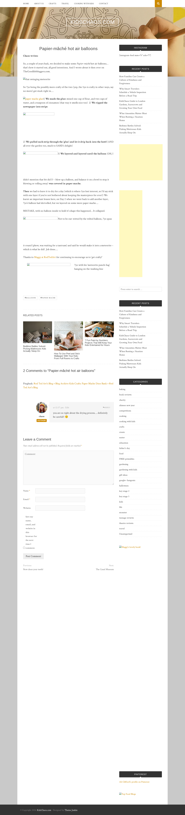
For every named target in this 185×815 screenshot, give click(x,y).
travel (65, 3)
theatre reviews (126, 523)
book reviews (125, 394)
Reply (107, 407)
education (123, 442)
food (121, 453)
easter (122, 437)
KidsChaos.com (44, 810)
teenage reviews (126, 517)
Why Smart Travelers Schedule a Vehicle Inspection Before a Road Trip (132, 92)
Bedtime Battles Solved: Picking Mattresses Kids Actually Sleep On (34, 348)
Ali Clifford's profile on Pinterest (134, 781)
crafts (52, 3)
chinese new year (127, 405)
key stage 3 (124, 496)
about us (39, 3)
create (122, 432)
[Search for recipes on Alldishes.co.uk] (127, 794)
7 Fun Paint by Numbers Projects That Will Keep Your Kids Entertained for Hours (98, 342)
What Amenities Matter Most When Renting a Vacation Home (133, 117)
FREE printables (126, 458)
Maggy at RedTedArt (45, 257)
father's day (124, 448)
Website (27, 508)
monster (123, 512)
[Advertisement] (141, 162)
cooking (122, 416)
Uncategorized (125, 533)
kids (121, 501)
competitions (125, 410)
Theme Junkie (71, 810)
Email (26, 499)
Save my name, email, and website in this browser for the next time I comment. (31, 532)
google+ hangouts (127, 480)
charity (122, 400)
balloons (30, 297)
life (120, 507)
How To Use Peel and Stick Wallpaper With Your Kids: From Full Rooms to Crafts (67, 356)
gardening (123, 464)
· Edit (66, 407)
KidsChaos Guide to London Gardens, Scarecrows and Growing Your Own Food (132, 105)
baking (122, 389)
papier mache (48, 297)
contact (103, 3)
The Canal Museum (105, 569)
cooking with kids (84, 3)
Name (26, 490)
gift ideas (123, 475)
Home (26, 3)
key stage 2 (124, 491)
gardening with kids (128, 469)
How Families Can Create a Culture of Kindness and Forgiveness (131, 80)
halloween (123, 485)
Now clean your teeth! (33, 569)
